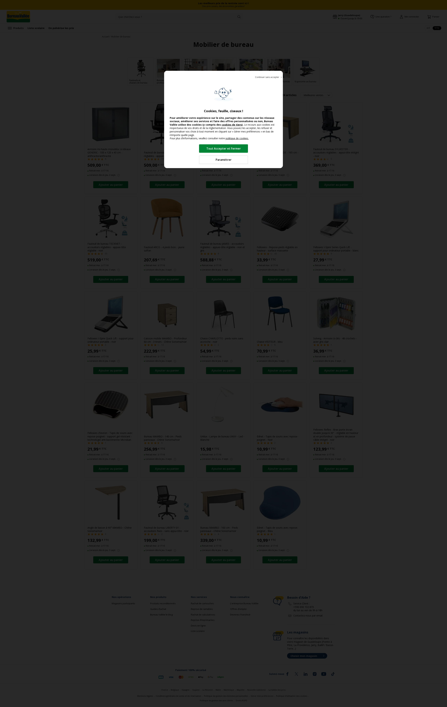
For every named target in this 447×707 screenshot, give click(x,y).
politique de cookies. (237, 138)
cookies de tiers (232, 124)
